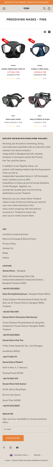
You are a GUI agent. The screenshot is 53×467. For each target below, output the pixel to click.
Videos (6, 257)
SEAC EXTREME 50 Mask (40, 119)
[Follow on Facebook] (4, 447)
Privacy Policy (9, 243)
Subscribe (13, 438)
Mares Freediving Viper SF (13, 69)
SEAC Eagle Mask (13, 119)
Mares (13, 65)
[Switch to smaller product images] (49, 32)
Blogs (5, 253)
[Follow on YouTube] (17, 447)
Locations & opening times (15, 234)
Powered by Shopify (39, 460)
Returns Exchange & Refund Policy (19, 239)
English (37, 455)
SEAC (13, 116)
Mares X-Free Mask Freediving (39, 69)
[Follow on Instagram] (10, 447)
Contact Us (8, 248)
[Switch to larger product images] (45, 32)
